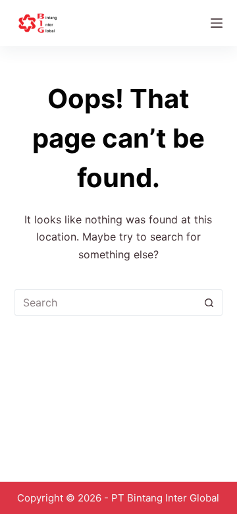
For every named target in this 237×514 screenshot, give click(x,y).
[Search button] (209, 302)
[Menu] (217, 23)
